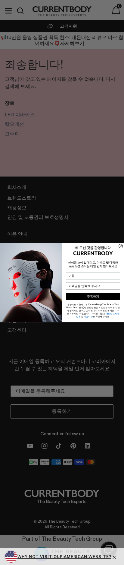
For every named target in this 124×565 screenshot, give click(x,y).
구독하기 (93, 296)
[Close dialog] (121, 246)
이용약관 (88, 316)
